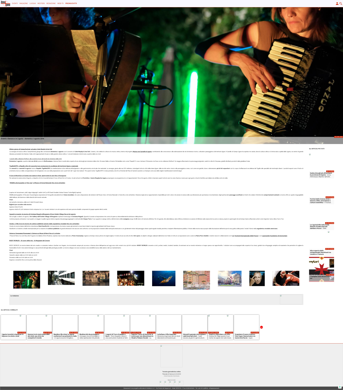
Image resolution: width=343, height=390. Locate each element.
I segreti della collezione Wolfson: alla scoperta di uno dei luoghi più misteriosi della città (35, 159)
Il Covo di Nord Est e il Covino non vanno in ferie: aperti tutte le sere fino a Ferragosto (37, 176)
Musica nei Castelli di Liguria (142, 151)
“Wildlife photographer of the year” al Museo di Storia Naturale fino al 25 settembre (37, 183)
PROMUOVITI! (71, 3)
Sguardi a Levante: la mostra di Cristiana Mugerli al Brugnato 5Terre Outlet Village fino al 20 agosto (42, 214)
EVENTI (15, 3)
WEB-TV (60, 3)
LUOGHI (33, 3)
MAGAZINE (23, 3)
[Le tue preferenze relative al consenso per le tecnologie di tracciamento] (340, 387)
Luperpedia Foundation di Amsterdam (274, 236)
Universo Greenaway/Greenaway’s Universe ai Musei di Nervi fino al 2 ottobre (34, 233)
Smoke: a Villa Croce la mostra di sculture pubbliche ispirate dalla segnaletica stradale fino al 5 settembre (44, 224)
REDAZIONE (51, 3)
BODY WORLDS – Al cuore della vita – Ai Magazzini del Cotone (29, 240)
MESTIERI (41, 3)
